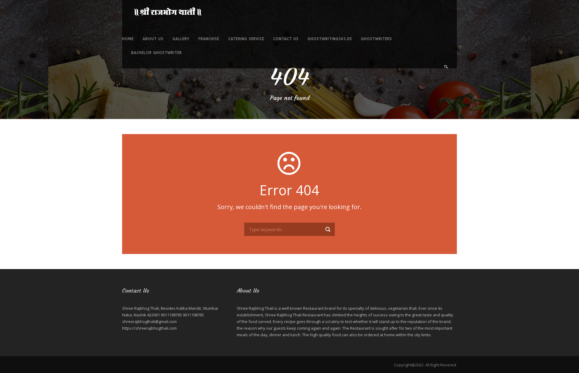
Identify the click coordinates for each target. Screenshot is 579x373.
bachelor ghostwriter (156, 53)
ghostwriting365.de (330, 39)
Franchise (208, 39)
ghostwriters (376, 39)
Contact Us (286, 39)
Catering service (246, 39)
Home (128, 39)
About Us (153, 39)
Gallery (180, 39)
